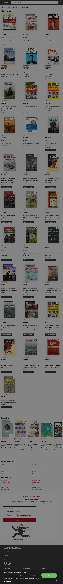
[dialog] (31, 577)
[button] (21, 582)
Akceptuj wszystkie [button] (49, 575)
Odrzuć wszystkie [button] (49, 579)
